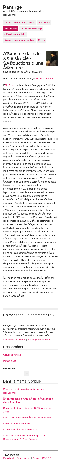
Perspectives (10, 360)
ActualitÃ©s (44, 22)
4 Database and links (15, 34)
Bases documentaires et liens (19, 40)
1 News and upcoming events (19, 22)
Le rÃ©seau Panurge (31, 28)
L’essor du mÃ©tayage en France (20, 429)
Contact (36, 458)
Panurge (12, 7)
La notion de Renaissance (16, 423)
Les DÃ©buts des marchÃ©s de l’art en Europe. (27, 417)
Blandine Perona (44, 78)
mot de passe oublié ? (38, 339)
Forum (41, 40)
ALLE (7, 85)
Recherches (10, 28)
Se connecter (23, 458)
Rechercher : (10, 368)
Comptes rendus (12, 354)
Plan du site (9, 458)
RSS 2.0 (46, 458)
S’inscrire (20, 339)
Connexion (8, 339)
